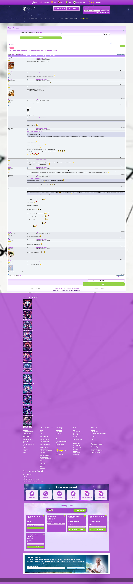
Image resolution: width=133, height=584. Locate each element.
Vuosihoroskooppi (77, 449)
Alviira (9, 232)
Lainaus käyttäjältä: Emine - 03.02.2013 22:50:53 (35, 131)
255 (18, 54)
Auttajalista (25, 449)
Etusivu (37, 2)
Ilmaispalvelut (35, 18)
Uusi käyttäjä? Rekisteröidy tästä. (101, 12)
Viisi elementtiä (76, 452)
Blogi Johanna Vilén (44, 438)
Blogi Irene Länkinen (44, 445)
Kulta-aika (96, 2)
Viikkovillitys (25, 430)
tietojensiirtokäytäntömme (77, 563)
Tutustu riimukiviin (60, 446)
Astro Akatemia (59, 454)
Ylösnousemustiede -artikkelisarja (98, 433)
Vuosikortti (75, 436)
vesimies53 (10, 247)
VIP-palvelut (84, 18)
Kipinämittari (25, 441)
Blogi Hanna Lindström (45, 455)
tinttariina (10, 79)
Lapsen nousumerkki (27, 436)
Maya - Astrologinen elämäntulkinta (31, 479)
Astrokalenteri (59, 8)
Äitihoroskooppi (26, 438)
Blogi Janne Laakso (44, 457)
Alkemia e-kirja (26, 450)
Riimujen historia (60, 444)
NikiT (9, 86)
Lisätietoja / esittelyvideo (35, 525)
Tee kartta (42, 466)
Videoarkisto (93, 438)
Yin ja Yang (75, 451)
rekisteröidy (39, 32)
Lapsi (66, 18)
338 (22, 54)
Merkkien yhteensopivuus (28, 442)
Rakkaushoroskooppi (27, 439)
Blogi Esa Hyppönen (44, 442)
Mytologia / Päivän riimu (61, 441)
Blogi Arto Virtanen (44, 447)
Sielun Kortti (75, 433)
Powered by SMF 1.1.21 (60, 288)
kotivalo (9, 167)
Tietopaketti (42, 461)
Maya (55, 2)
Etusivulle (25, 452)
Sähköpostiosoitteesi (32, 566)
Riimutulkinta (59, 442)
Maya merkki (26, 445)
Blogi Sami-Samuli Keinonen (46, 450)
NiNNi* (9, 239)
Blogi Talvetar (43, 452)
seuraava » (122, 53)
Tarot (62, 2)
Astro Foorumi (13, 28)
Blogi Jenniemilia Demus (45, 458)
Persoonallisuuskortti (77, 434)
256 (20, 54)
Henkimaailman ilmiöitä (37, 50)
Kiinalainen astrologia (81, 2)
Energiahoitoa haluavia (50, 50)
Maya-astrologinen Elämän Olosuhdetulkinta (33, 481)
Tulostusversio (121, 54)
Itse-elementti (76, 454)
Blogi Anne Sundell (44, 453)
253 (14, 54)
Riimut (70, 2)
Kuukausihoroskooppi (28, 431)
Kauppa (92, 439)
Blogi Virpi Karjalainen (44, 441)
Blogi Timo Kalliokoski (44, 439)
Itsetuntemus (52, 18)
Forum (41, 460)
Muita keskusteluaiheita (23, 50)
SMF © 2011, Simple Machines (72, 288)
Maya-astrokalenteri (27, 478)
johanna (10, 159)
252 (13, 54)
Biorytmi (41, 430)
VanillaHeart (10, 71)
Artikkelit (25, 447)
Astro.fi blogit (73, 18)
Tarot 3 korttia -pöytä (77, 439)
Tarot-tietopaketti (76, 431)
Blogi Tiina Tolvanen (44, 449)
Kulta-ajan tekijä (94, 431)
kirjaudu (33, 32)
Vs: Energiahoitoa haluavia (41, 58)
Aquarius (10, 99)
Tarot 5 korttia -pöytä (77, 438)
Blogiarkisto (93, 436)
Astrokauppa (72, 8)
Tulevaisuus (44, 18)
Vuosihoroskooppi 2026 (28, 433)
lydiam (9, 58)
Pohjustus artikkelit (95, 434)
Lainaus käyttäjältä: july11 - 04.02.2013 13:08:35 (35, 178)
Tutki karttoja (26, 18)
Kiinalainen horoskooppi (28, 444)
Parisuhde (60, 18)
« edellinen (117, 53)
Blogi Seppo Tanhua (44, 436)
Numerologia (46, 2)
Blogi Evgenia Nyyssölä (45, 444)
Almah (9, 260)
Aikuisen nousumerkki (28, 434)
